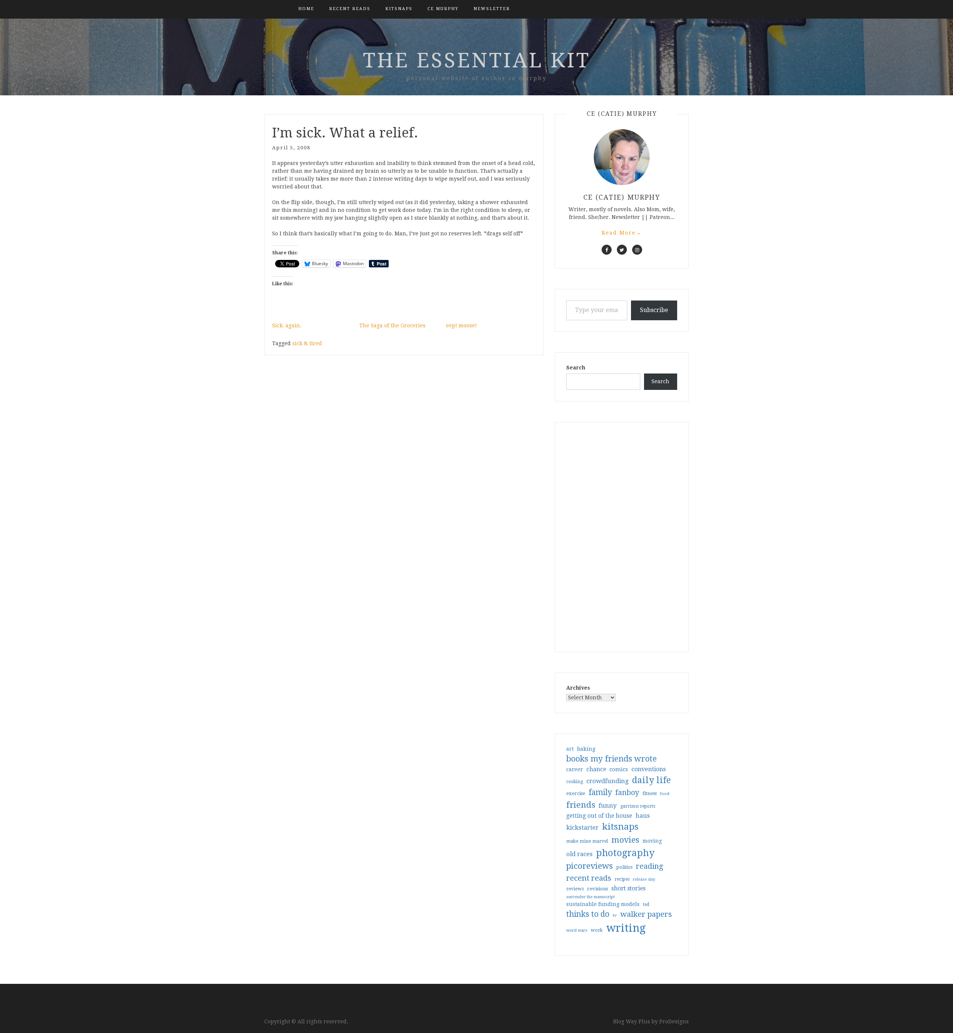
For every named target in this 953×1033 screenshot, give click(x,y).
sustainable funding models (603, 904)
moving (652, 841)
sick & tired (307, 343)
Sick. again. (287, 325)
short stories (628, 888)
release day (644, 879)
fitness (650, 793)
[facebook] (607, 250)
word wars (576, 930)
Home (306, 8)
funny (608, 805)
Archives (578, 688)
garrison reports (637, 806)
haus (642, 815)
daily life (651, 780)
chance (596, 769)
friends (580, 805)
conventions (648, 769)
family (600, 792)
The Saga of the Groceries (392, 325)
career (574, 769)
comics (618, 769)
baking (586, 749)
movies (625, 840)
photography (625, 853)
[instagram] (637, 250)
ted (646, 904)
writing (626, 928)
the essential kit (476, 60)
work (597, 930)
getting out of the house (599, 816)
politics (624, 867)
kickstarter (582, 827)
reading (649, 866)
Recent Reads (349, 8)
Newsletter (492, 8)
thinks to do (587, 914)
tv (615, 915)
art (570, 749)
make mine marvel (587, 841)
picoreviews (589, 866)
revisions (597, 888)
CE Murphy (443, 8)
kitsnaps (398, 8)
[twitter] (622, 250)
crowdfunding (607, 781)
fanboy (627, 792)
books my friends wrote (611, 758)
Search (575, 368)
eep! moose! (461, 325)
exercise (575, 793)
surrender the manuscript (590, 896)
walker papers (646, 914)
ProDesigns (674, 1021)
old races (579, 854)
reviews (575, 888)
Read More (622, 233)
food (664, 793)
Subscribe (654, 310)
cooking (574, 781)
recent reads (588, 878)
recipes (622, 879)
